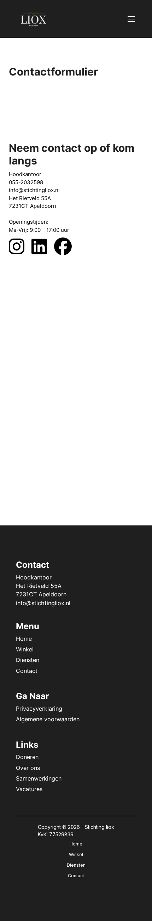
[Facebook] (66, 246)
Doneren (27, 756)
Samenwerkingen (39, 778)
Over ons (28, 767)
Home (24, 638)
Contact (26, 670)
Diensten (27, 659)
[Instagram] (20, 246)
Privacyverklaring (39, 708)
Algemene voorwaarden (48, 719)
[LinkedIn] (42, 246)
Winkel (25, 649)
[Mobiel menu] (131, 19)
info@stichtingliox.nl (43, 603)
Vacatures (29, 789)
